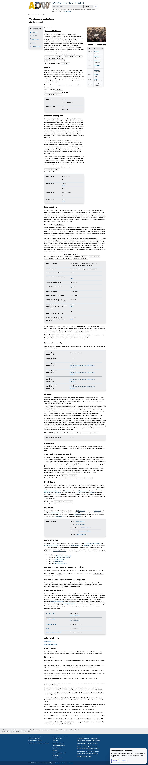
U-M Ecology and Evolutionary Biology (38, 743)
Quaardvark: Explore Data (59, 753)
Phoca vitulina (41, 14)
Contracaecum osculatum (51, 545)
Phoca (96, 79)
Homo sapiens (59, 516)
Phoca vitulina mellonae (68, 603)
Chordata (96, 56)
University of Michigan (34, 738)
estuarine (65, 92)
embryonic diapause (80, 258)
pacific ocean (50, 60)
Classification (36, 46)
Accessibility (56, 755)
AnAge (63, 185)
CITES (47, 628)
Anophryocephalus (76, 545)
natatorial (59, 432)
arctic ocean (69, 56)
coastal (59, 89)
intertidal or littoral (53, 94)
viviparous (49, 258)
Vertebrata (97, 60)
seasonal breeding (70, 254)
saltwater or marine (73, 85)
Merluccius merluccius (50, 491)
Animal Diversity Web (68, 3)
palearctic (49, 56)
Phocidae (96, 74)
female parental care (67, 335)
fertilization (94, 256)
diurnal (68, 432)
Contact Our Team (60, 763)
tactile (70, 478)
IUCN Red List (50, 613)
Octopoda (47, 492)
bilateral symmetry (52, 169)
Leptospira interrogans (59, 551)
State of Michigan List (53, 632)
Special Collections (58, 748)
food (59, 573)
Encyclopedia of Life (49, 641)
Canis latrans (77, 514)
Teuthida (58, 492)
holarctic (65, 63)
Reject (124, 760)
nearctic (64, 54)
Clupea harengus (83, 491)
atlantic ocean (51, 58)
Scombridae (67, 491)
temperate (60, 85)
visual (64, 475)
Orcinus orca (97, 511)
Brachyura (92, 492)
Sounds (34, 36)
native (73, 54)
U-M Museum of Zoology (35, 740)
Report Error (70, 763)
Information (36, 29)
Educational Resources (59, 745)
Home (29, 14)
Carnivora (96, 70)
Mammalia (97, 65)
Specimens (35, 39)
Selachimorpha (81, 511)
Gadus (99, 489)
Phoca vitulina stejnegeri (57, 601)
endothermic (66, 167)
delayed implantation (63, 258)
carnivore (58, 501)
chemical (88, 478)
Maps (34, 43)
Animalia (35, 14)
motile (77, 432)
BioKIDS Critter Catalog (50, 644)
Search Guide (67, 11)
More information (75, 615)
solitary (96, 432)
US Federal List (51, 624)
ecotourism (98, 573)
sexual (84, 256)
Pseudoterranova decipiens (93, 543)
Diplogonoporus (87, 545)
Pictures (34, 32)
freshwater (49, 87)
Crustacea (78, 492)
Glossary (55, 750)
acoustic (72, 475)
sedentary (86, 432)
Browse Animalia (57, 738)
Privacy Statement (58, 758)
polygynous (59, 224)
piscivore (68, 501)
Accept (115, 760)
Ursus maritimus (56, 513)
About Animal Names (58, 743)
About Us (55, 740)
